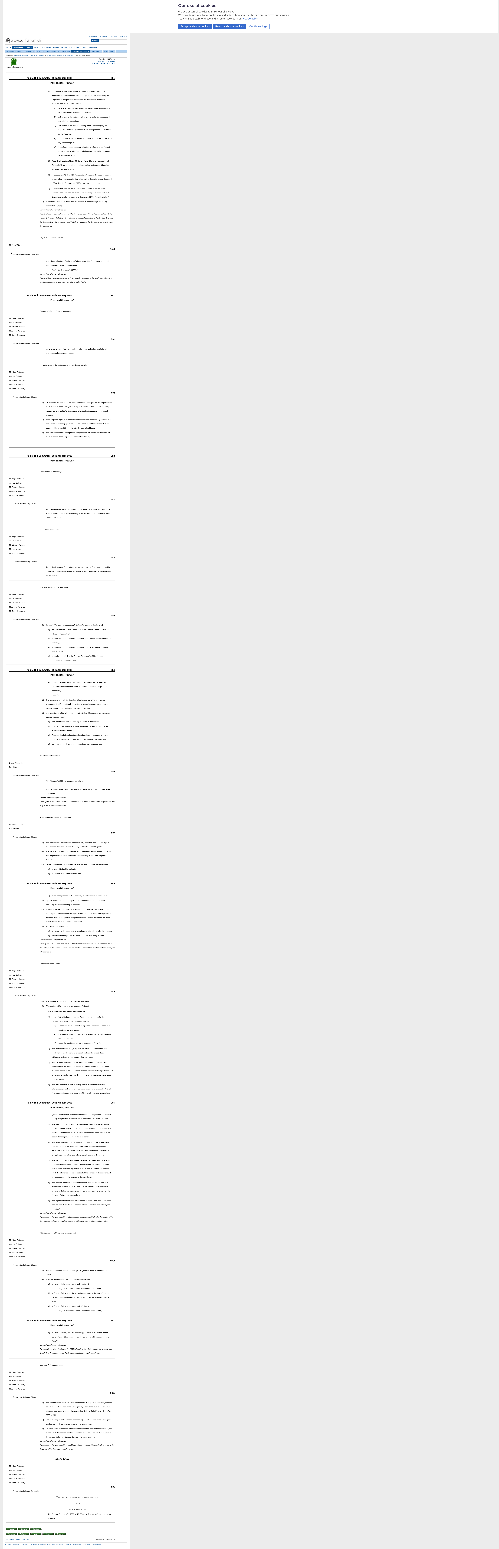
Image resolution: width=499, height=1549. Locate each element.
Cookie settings (258, 26)
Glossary (16, 1544)
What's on (40, 51)
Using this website (57, 1544)
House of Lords (28, 51)
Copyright (68, 1544)
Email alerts (103, 36)
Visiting (84, 47)
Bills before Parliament (66, 55)
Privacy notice (77, 1544)
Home (8, 47)
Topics (112, 51)
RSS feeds (114, 36)
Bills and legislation (52, 55)
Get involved (74, 47)
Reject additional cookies (229, 26)
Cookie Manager (96, 1544)
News (105, 51)
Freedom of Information (37, 1544)
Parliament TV (96, 51)
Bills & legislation (52, 51)
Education (93, 47)
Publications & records (80, 51)
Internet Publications (106, 61)
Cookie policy (86, 1544)
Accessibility (93, 36)
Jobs (48, 1544)
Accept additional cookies (195, 26)
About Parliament (60, 47)
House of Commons (13, 51)
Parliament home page (21, 55)
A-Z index (8, 1544)
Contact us (123, 36)
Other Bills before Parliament (103, 63)
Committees (65, 51)
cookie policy (250, 18)
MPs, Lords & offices (42, 47)
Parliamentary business (22, 47)
